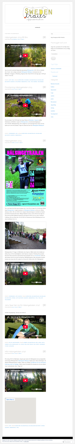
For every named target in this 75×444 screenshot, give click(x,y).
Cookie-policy (26, 441)
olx (19, 344)
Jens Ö (22, 39)
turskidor (53, 110)
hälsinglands (39, 133)
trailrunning (41, 81)
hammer (25, 342)
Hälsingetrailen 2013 (13, 141)
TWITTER (54, 64)
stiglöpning (18, 81)
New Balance (15, 344)
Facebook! (54, 72)
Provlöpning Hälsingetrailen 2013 (18, 87)
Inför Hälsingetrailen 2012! (15, 351)
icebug (39, 342)
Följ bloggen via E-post (59, 43)
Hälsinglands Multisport (27, 72)
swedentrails (37, 27)
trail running (34, 81)
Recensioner (53, 101)
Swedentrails (38, 255)
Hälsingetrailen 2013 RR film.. (16, 37)
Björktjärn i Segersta (34, 120)
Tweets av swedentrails (56, 68)
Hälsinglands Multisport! (38, 125)
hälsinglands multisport (35, 425)
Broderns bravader (55, 83)
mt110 (10, 344)
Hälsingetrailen (30, 70)
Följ (53, 58)
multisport (7, 135)
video (52, 116)
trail (29, 81)
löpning (43, 425)
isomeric (7, 344)
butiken (52, 86)
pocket (22, 344)
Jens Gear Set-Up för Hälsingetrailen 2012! (22, 305)
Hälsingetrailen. (10, 210)
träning (52, 107)
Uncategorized (16, 342)
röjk (26, 344)
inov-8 (43, 342)
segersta (12, 81)
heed (37, 342)
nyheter (20, 296)
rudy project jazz (31, 344)
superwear (42, 344)
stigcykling (53, 104)
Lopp (16, 133)
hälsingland (42, 296)
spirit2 (37, 344)
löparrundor (12, 133)
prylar (10, 342)
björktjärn (24, 133)
